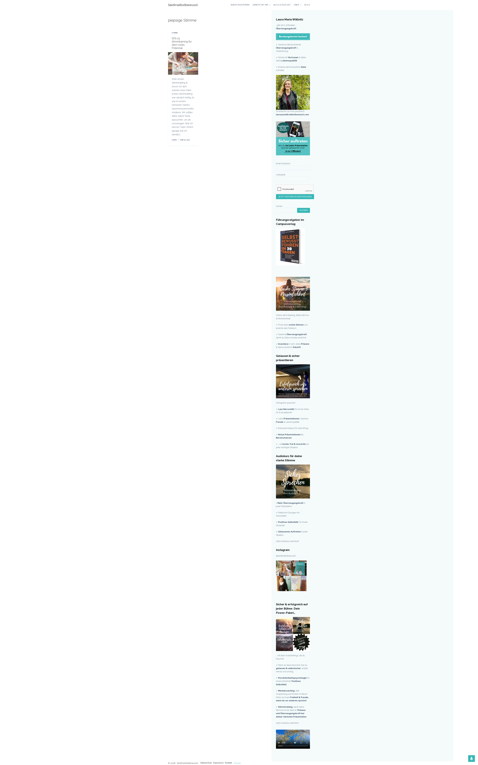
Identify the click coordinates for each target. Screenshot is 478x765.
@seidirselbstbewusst (286, 556)
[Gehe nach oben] (471, 758)
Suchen (279, 206)
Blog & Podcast (282, 5)
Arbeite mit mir (260, 5)
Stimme (175, 33)
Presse (237, 763)
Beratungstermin (240, 5)
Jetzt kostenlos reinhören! (287, 541)
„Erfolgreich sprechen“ (286, 403)
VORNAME (280, 175)
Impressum (218, 763)
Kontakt (228, 763)
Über (296, 5)
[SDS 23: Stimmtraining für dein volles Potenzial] (183, 63)
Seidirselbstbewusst (183, 5)
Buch (307, 5)
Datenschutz (206, 763)
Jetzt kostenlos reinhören (287, 723)
